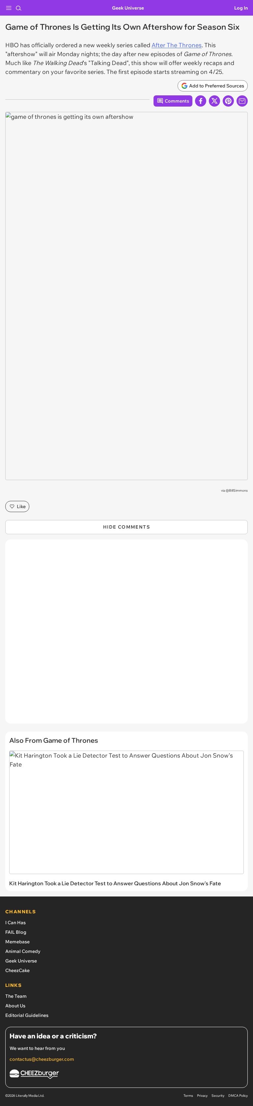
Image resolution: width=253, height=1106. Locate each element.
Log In (241, 8)
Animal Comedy (23, 951)
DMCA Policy (238, 1095)
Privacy (202, 1095)
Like (21, 506)
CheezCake (17, 970)
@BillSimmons (237, 490)
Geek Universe (128, 8)
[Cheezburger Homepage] (126, 1075)
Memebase (17, 942)
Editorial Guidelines (26, 1015)
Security (217, 1095)
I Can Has (15, 923)
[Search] (18, 8)
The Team (16, 996)
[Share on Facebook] (200, 101)
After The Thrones (177, 45)
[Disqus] (126, 634)
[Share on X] (214, 101)
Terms (188, 1095)
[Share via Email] (242, 101)
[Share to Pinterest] (228, 101)
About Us (15, 1006)
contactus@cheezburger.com (42, 1059)
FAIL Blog (15, 932)
